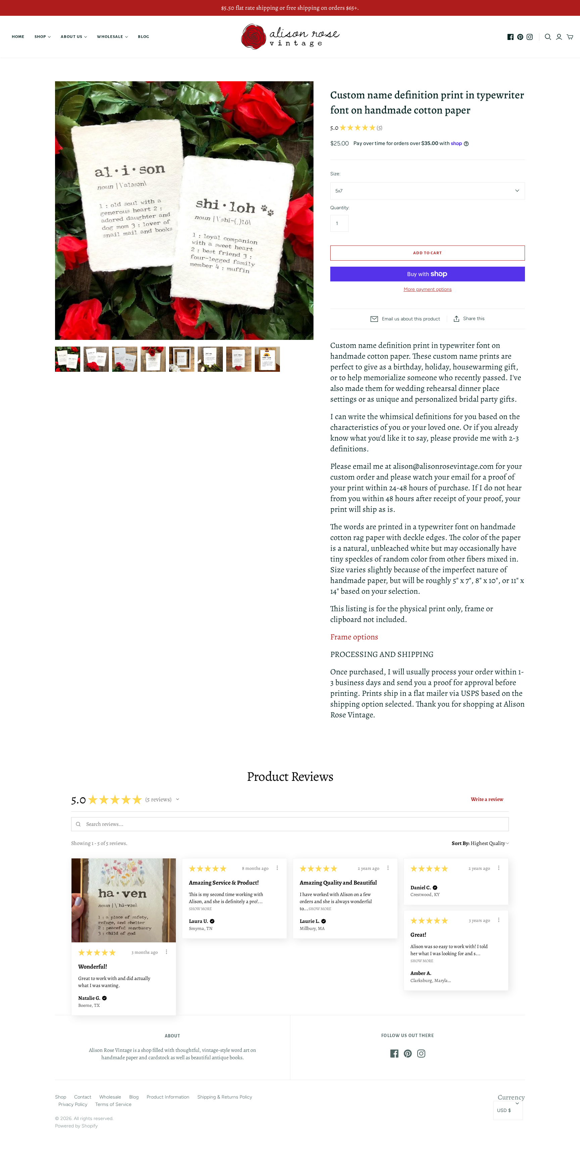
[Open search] (548, 37)
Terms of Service (113, 1104)
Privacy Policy (72, 1104)
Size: (335, 174)
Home (18, 37)
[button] (178, 799)
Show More (200, 908)
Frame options (354, 636)
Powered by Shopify (76, 1126)
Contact (82, 1097)
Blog (143, 37)
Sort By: (461, 843)
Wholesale (110, 37)
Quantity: (339, 208)
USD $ (504, 1110)
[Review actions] (166, 951)
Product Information (168, 1097)
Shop (40, 37)
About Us (71, 37)
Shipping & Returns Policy (224, 1097)
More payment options (428, 289)
